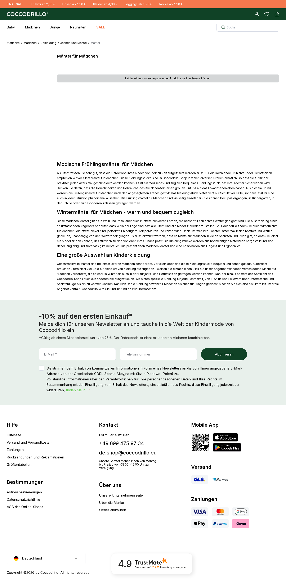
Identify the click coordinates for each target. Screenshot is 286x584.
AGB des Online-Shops (25, 507)
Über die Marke (111, 503)
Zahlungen (15, 450)
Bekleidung (48, 43)
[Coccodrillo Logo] (27, 14)
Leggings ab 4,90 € (138, 4)
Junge (55, 27)
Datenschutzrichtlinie (23, 499)
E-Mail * (50, 354)
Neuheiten (78, 27)
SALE (100, 27)
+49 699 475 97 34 (121, 443)
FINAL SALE (15, 4)
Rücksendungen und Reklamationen (35, 457)
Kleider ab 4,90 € (105, 4)
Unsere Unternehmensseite (121, 495)
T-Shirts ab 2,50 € (42, 4)
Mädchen (32, 27)
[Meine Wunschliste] (266, 14)
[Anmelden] (256, 14)
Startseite (13, 43)
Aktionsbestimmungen (24, 492)
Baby (11, 27)
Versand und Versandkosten (29, 442)
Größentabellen (19, 464)
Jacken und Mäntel (73, 43)
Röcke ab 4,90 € (171, 4)
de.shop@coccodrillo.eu (128, 453)
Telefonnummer (138, 354)
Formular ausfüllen (114, 435)
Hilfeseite (14, 435)
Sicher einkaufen (112, 510)
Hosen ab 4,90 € (74, 4)
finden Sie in (75, 390)
